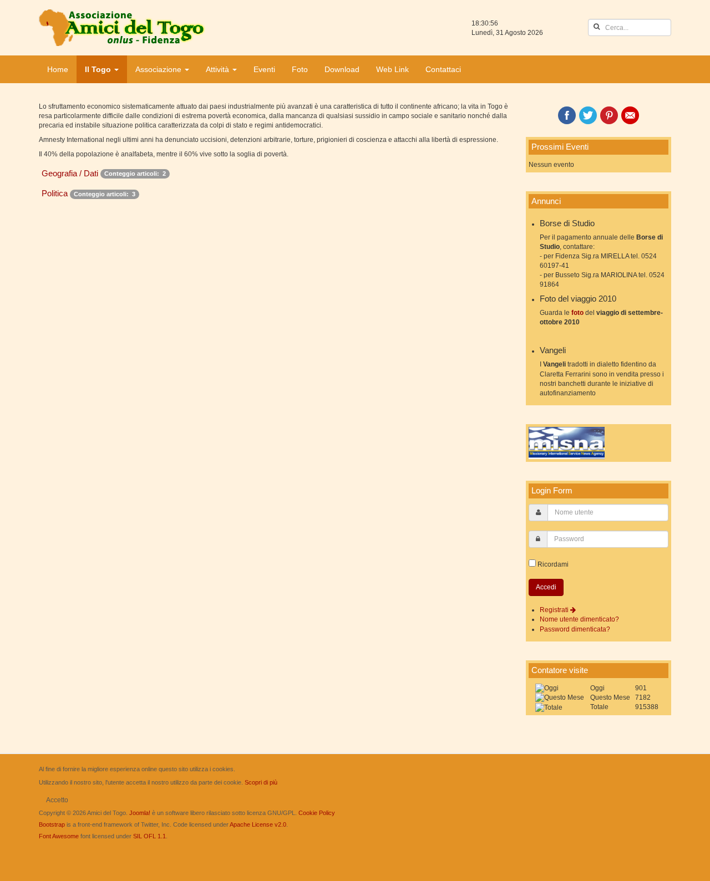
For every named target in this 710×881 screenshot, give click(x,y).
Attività (218, 69)
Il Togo (99, 69)
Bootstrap (52, 824)
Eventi (264, 69)
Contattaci (443, 69)
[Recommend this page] (630, 115)
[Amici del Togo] (122, 27)
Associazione (159, 69)
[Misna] (567, 443)
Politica (55, 193)
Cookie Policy (316, 812)
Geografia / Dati (70, 173)
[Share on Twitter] (588, 115)
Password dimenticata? (575, 629)
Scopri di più (261, 782)
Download (341, 69)
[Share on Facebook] (567, 115)
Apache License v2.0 (258, 824)
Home (57, 69)
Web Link (392, 69)
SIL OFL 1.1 (149, 836)
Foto (300, 69)
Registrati (555, 610)
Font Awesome (59, 836)
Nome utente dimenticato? (579, 619)
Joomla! (139, 812)
